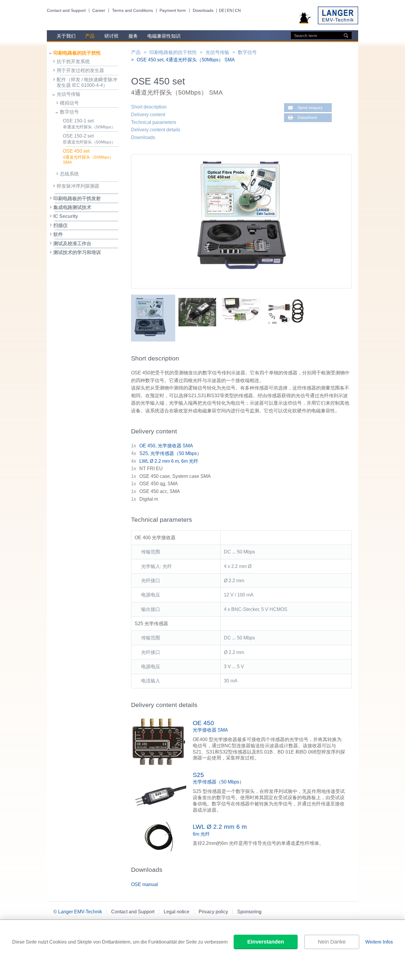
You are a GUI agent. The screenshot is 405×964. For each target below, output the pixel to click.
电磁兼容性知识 (164, 36)
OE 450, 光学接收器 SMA (166, 445)
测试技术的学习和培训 (77, 252)
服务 (133, 36)
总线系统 (69, 173)
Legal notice (176, 911)
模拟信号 (69, 103)
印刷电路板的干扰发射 (77, 198)
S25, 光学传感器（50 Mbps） (170, 453)
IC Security (65, 216)
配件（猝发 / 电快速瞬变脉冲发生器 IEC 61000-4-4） (87, 82)
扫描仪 (60, 225)
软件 (58, 234)
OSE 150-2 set (89, 139)
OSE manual (144, 884)
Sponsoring (249, 911)
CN (238, 10)
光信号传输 (68, 94)
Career (98, 10)
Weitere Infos (379, 941)
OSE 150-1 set (89, 124)
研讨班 (111, 36)
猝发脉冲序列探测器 (78, 186)
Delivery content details (155, 129)
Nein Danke (332, 942)
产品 (90, 36)
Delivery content (148, 114)
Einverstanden (265, 942)
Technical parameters (153, 122)
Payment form (173, 10)
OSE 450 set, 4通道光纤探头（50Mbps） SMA (186, 59)
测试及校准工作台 (72, 243)
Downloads (203, 10)
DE (221, 10)
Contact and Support (66, 10)
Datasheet (307, 117)
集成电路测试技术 (72, 207)
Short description (149, 106)
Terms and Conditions (132, 10)
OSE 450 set (88, 157)
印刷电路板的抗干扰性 (77, 52)
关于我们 (66, 36)
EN (229, 10)
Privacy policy (213, 911)
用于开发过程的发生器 (80, 70)
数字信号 (69, 111)
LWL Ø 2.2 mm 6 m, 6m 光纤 (168, 461)
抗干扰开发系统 (73, 61)
